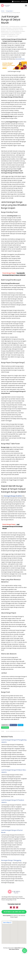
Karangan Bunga (14, 26)
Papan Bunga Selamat (18, 31)
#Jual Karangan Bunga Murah (15, 731)
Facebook (13, 725)
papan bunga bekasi (13, 30)
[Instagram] (14, 907)
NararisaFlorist (20, 59)
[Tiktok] (17, 907)
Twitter (21, 725)
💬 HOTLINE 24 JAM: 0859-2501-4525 (14, 912)
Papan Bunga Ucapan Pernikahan (11, 33)
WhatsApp (5, 727)
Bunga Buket (9, 11)
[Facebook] (11, 907)
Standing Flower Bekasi (8, 34)
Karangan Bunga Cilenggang (11, 860)
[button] (26, 5)
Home (2, 11)
